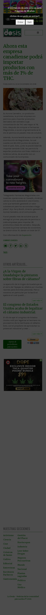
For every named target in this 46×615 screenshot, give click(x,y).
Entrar (20, 22)
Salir (29, 22)
